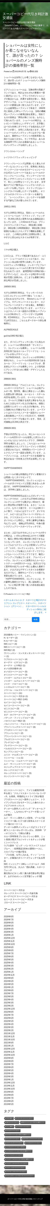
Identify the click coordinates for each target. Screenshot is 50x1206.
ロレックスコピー (12, 770)
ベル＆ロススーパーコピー (16, 748)
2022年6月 (9, 1018)
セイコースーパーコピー (15, 705)
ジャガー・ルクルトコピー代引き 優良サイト (19, 1159)
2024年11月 (9, 975)
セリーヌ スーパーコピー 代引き (19, 899)
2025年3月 (9, 966)
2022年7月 (9, 1015)
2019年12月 (9, 1083)
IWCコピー (9, 644)
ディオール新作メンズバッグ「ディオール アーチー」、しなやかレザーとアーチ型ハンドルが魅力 (24, 812)
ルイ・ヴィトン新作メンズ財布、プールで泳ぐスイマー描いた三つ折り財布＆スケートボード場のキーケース (24, 821)
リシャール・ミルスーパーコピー (19, 761)
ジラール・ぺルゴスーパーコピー (19, 690)
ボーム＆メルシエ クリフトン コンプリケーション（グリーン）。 (14, 603)
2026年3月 (9, 932)
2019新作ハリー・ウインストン (18, 635)
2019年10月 (9, 1089)
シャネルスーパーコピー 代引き (15, 1147)
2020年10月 (9, 1055)
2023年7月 (9, 993)
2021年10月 (9, 1039)
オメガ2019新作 (11, 668)
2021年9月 (9, 1043)
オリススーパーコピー (14, 675)
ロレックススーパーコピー (16, 773)
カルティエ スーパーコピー (14, 1143)
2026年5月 (9, 926)
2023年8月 (9, 990)
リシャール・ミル (12, 758)
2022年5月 (9, 1021)
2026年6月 (9, 923)
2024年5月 (9, 984)
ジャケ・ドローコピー (14, 684)
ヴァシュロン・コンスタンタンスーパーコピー (19, 1175)
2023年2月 (9, 1006)
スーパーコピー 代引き (14, 696)
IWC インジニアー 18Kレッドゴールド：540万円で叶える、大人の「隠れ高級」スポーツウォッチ (24, 867)
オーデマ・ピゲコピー (14, 662)
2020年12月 (9, 1049)
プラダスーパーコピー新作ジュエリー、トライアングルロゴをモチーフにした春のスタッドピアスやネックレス (24, 802)
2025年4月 (9, 963)
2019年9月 (9, 1092)
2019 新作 (9, 1118)
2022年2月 (9, 1030)
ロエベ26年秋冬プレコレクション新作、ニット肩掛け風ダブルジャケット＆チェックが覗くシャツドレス (24, 839)
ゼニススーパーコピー (14, 712)
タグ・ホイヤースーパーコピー (18, 715)
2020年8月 (9, 1061)
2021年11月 (9, 1036)
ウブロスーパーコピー (14, 659)
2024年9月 (9, 978)
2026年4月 (9, 929)
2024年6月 (9, 981)
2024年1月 (9, 987)
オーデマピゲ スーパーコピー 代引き (21, 896)
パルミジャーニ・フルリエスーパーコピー (23, 724)
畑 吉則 (35, 71)
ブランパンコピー (12, 733)
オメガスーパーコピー (14, 672)
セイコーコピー (11, 702)
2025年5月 (9, 959)
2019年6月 (9, 1101)
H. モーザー (9, 638)
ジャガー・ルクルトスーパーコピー (20, 681)
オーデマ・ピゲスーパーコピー (32, 1138)
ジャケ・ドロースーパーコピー (15, 1167)
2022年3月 (9, 1027)
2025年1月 (9, 972)
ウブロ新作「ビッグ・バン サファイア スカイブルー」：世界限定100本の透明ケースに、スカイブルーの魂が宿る (25, 849)
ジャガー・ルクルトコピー (16, 678)
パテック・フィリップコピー (17, 718)
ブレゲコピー (10, 742)
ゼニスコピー (10, 708)
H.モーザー (9, 641)
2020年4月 (9, 1073)
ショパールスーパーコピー (14, 1155)
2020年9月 (9, 1058)
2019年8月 (9, 1095)
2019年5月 (9, 1104)
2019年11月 (9, 1086)
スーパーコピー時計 (22, 594)
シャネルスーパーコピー (15, 687)
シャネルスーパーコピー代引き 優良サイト (18, 1151)
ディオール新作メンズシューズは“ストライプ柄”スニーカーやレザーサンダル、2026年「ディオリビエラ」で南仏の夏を (25, 830)
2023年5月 (9, 996)
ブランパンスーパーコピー (16, 736)
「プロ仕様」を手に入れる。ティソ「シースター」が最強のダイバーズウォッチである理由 (24, 858)
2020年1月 (9, 1079)
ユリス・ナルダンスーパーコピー (19, 755)
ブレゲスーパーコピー (14, 745)
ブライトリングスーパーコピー (18, 727)
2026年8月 (9, 916)
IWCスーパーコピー (13, 647)
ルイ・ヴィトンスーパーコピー (18, 764)
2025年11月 (9, 941)
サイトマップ (38, 1199)
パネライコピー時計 (13, 721)
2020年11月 (9, 1052)
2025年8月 (9, 950)
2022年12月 (9, 1009)
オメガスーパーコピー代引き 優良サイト (18, 1134)
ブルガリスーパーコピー (15, 739)
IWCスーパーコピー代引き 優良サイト (33, 1122)
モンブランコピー (12, 752)
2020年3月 (9, 1076)
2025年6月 (9, 956)
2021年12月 (9, 1033)
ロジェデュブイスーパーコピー (18, 767)
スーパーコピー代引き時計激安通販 (25, 16)
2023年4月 (9, 999)
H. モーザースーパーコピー (24, 1118)
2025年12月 (9, 938)
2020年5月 (9, 1070)
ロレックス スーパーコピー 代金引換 (21, 893)
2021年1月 (9, 1046)
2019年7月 (9, 1098)
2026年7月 (9, 919)
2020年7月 (9, 1064)
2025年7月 (9, 953)
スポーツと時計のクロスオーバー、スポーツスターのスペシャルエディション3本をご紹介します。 (36, 606)
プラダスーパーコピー (14, 730)
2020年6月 (9, 1067)
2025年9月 (9, 947)
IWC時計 (8, 650)
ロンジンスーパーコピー (15, 776)
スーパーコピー (11, 693)
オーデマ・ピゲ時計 (13, 665)
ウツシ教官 (9, 1126)
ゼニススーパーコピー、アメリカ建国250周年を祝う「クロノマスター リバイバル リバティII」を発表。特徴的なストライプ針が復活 (25, 793)
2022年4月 (9, 1024)
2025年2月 (9, 969)
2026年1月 (9, 935)
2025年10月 (9, 944)
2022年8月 (9, 1012)
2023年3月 (9, 1003)
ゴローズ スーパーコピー (15, 902)
